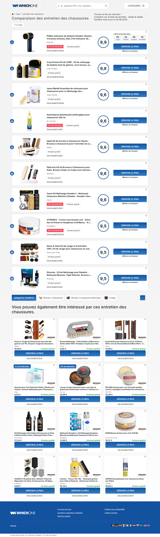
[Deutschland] (116, 525)
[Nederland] (134, 525)
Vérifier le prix (130, 46)
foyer (18, 14)
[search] (106, 6)
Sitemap (13, 526)
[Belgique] (113, 525)
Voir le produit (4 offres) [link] (55, 50)
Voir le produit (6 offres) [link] (55, 234)
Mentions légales (63, 516)
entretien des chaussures (33, 14)
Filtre (19, 25)
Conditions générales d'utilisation (70, 513)
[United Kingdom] (148, 525)
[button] (146, 32)
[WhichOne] (23, 6)
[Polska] (137, 525)
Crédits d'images (111, 513)
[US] (145, 525)
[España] (120, 525)
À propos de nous (64, 509)
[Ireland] (127, 525)
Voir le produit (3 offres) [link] (55, 103)
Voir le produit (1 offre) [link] (55, 129)
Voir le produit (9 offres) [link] (55, 77)
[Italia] (130, 525)
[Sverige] (141, 525)
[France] (123, 525)
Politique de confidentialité (115, 509)
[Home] (13, 14)
